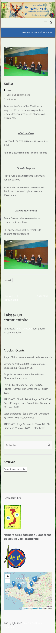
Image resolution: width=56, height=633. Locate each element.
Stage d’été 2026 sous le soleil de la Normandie (28, 357)
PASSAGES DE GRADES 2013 (11, 298)
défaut (8, 280)
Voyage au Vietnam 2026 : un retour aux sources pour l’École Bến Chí (24, 366)
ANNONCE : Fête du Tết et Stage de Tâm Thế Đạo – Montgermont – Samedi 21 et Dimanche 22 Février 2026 (27, 403)
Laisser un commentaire (18, 95)
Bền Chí (27, 623)
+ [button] (8, 576)
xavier (9, 90)
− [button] (8, 581)
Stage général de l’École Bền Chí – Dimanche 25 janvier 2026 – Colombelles (26, 416)
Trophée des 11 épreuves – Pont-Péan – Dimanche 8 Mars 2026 (23, 376)
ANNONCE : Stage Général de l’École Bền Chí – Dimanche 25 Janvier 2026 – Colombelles (28, 426)
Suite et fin (42, 296)
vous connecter (24, 329)
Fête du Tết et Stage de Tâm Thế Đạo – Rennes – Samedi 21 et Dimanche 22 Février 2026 (26, 389)
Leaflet (25, 608)
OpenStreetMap (36, 608)
